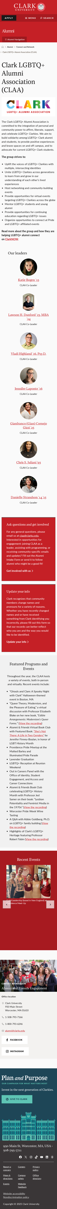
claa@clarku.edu (29, 535)
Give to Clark (18, 1099)
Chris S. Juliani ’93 (28, 462)
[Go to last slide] (7, 904)
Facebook (16, 1039)
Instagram (17, 1051)
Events (6, 1183)
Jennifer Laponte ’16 (28, 388)
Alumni (8, 31)
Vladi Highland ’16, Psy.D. (28, 353)
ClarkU (3, 47)
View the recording (30, 723)
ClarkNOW (11, 239)
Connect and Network (25, 47)
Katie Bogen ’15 (28, 280)
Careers (21, 1166)
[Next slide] (50, 904)
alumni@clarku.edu (15, 1030)
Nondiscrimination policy (16, 1197)
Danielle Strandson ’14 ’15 (28, 497)
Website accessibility (14, 1193)
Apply (9, 18)
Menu (32, 18)
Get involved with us (18, 571)
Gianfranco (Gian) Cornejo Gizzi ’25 (28, 425)
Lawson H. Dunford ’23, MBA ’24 (28, 317)
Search (48, 18)
